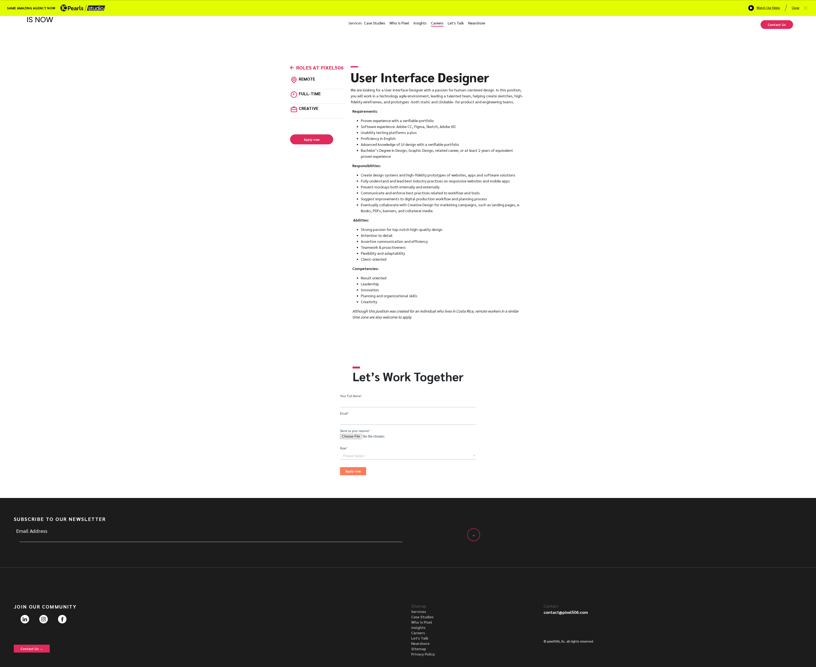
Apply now (312, 139)
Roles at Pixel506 (320, 67)
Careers (437, 22)
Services (355, 22)
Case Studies (374, 22)
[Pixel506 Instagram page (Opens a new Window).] (43, 618)
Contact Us (777, 24)
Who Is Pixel (399, 22)
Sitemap (418, 648)
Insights (420, 22)
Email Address (31, 530)
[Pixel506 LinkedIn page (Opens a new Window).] (25, 618)
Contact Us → (32, 648)
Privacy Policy (423, 653)
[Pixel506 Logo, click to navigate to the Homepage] (40, 24)
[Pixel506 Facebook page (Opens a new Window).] (62, 618)
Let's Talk (456, 22)
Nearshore (476, 22)
